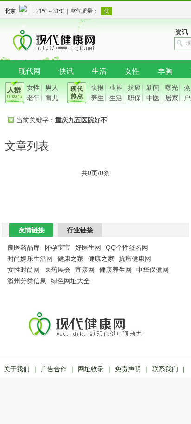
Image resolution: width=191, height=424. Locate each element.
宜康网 (85, 269)
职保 (134, 97)
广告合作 (54, 369)
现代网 (30, 71)
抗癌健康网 (135, 258)
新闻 (152, 87)
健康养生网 (115, 269)
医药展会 (57, 269)
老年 (33, 97)
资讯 (181, 32)
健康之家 (70, 258)
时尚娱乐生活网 (30, 258)
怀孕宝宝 (57, 247)
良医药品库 (23, 247)
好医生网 (88, 247)
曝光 (171, 87)
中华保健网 (152, 269)
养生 (97, 97)
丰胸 (165, 71)
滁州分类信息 (26, 281)
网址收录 (91, 369)
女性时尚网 (23, 269)
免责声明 (128, 369)
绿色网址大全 (70, 281)
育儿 (51, 97)
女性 (132, 71)
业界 (115, 87)
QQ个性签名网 (127, 247)
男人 (51, 87)
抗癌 (134, 87)
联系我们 (165, 369)
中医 (152, 97)
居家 (171, 97)
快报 (97, 87)
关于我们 (17, 369)
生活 (99, 71)
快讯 (66, 71)
